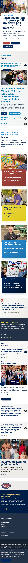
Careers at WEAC (5, 522)
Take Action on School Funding (13, 180)
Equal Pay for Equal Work (11, 252)
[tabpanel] (14, 89)
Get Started (4, 475)
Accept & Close (6, 560)
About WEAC (14, 43)
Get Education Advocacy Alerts (13, 177)
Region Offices (7, 46)
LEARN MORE (6, 399)
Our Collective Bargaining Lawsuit (13, 248)
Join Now (3, 332)
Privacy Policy (4, 532)
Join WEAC (10, 509)
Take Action (4, 334)
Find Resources (5, 337)
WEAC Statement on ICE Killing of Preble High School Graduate (13, 286)
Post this (3, 357)
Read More (4, 113)
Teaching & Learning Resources (13, 216)
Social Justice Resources (11, 283)
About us (3, 509)
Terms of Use (11, 532)
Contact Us (3, 524)
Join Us (5, 43)
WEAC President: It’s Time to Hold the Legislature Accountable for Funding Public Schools (13, 95)
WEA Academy (8, 213)
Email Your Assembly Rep (15, 113)
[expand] (25, 65)
